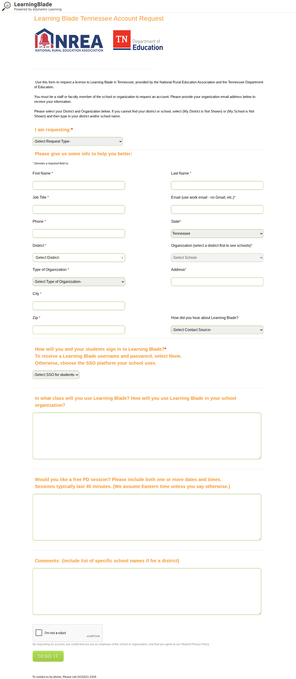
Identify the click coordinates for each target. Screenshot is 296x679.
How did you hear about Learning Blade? (204, 318)
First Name (43, 173)
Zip (36, 318)
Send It (48, 656)
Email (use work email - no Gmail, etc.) (203, 197)
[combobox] (79, 257)
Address (178, 270)
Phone (39, 221)
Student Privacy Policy (195, 644)
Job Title (41, 197)
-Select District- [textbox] (47, 258)
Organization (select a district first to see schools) (211, 245)
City (37, 294)
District (39, 245)
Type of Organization (51, 270)
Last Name (181, 173)
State (176, 221)
